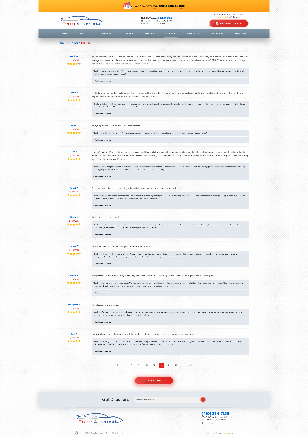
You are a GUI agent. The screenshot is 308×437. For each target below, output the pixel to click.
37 (139, 365)
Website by (222, 433)
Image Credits (210, 433)
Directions (193, 33)
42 (176, 365)
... (125, 365)
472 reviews (234, 17)
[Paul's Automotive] (81, 20)
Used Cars (240, 33)
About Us (85, 33)
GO (203, 400)
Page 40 (85, 42)
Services (106, 33)
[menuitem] (64, 33)
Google (207, 423)
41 (169, 365)
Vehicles (128, 33)
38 (147, 365)
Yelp (212, 423)
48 (190, 365)
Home (65, 33)
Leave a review (154, 380)
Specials (149, 33)
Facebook (202, 423)
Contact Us (217, 33)
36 (132, 365)
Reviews (170, 33)
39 (154, 365)
